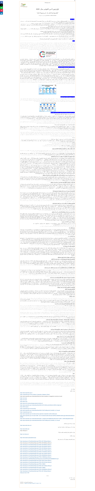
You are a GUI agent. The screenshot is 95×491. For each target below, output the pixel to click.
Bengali (30, 483)
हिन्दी (28, 483)
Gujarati (37, 483)
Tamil (40, 483)
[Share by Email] (1, 10)
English (26, 483)
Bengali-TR (34, 483)
